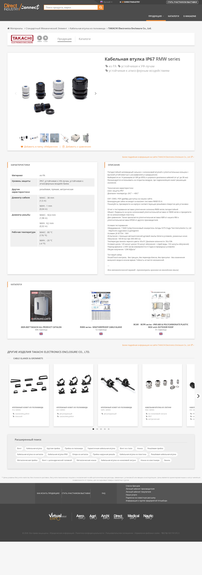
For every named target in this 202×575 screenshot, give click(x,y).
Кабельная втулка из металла (30, 454)
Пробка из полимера (74, 448)
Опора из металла (80, 454)
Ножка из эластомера (150, 460)
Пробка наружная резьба (104, 454)
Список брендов (133, 486)
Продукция (155, 16)
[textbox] (71, 7)
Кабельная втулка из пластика (133, 454)
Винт (19, 448)
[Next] (95, 93)
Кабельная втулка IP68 (58, 454)
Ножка (140, 448)
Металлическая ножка (86, 460)
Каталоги (173, 16)
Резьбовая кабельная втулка (163, 454)
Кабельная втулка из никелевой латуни (118, 460)
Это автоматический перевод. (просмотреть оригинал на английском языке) (143, 270)
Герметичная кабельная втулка (101, 448)
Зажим (167, 460)
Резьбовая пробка (155, 448)
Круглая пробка (53, 448)
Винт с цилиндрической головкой (57, 460)
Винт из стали (126, 448)
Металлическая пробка (27, 460)
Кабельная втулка (34, 448)
